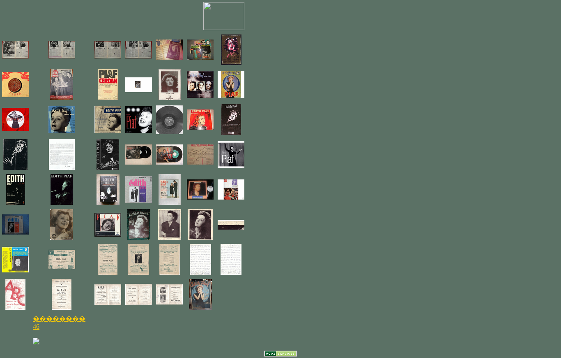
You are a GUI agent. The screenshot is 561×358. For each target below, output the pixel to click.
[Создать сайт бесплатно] (280, 354)
